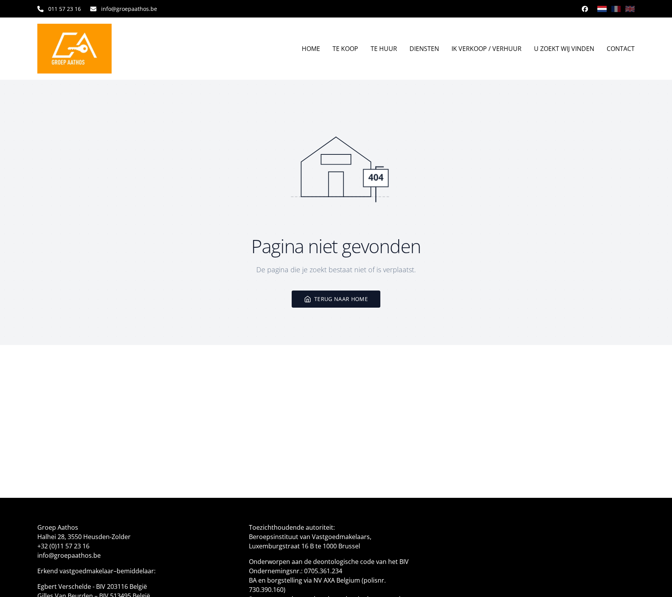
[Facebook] (585, 9)
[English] (630, 9)
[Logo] (87, 49)
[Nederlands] (602, 9)
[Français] (616, 9)
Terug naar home (341, 299)
